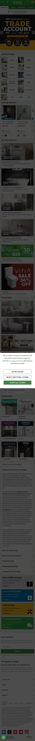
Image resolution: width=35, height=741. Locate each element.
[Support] (3, 737)
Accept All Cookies (17, 383)
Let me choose (17, 372)
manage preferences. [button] (16, 361)
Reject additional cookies (18, 377)
